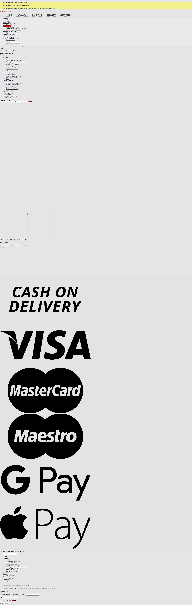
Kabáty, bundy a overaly (12, 84)
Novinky (5, 18)
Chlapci (5, 35)
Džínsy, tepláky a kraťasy (13, 27)
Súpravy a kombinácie (12, 33)
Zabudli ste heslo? (5, 603)
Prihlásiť (14, 600)
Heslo (2, 597)
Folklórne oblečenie (8, 37)
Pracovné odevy (10, 40)
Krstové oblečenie (11, 31)
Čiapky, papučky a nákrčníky (13, 30)
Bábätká (5, 20)
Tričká (7, 79)
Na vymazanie (7, 94)
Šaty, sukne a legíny (11, 25)
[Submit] (6, 44)
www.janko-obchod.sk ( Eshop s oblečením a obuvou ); (16, 8)
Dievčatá (5, 34)
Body (7, 21)
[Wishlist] (0, 241)
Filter (30, 101)
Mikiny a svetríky (10, 24)
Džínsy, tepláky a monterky (13, 83)
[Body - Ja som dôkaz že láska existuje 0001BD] (24, 239)
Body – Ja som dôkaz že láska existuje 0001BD (13, 245)
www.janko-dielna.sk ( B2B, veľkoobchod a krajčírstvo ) (16, 5)
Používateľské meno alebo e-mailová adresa (12, 594)
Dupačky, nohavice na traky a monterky (17, 28)
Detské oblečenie (8, 80)
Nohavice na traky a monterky (14, 76)
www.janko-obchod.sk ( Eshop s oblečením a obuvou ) (15, 2)
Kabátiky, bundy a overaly (13, 23)
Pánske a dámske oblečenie (11, 38)
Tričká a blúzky (10, 70)
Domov (2, 47)
